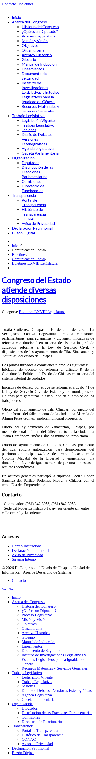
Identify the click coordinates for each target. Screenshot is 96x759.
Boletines (26, 4)
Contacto (9, 4)
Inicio (16, 245)
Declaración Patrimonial (30, 550)
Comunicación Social (28, 259)
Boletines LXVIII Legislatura (35, 263)
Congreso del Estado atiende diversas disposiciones (36, 289)
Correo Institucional (27, 546)
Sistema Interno (24, 559)
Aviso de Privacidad (27, 555)
